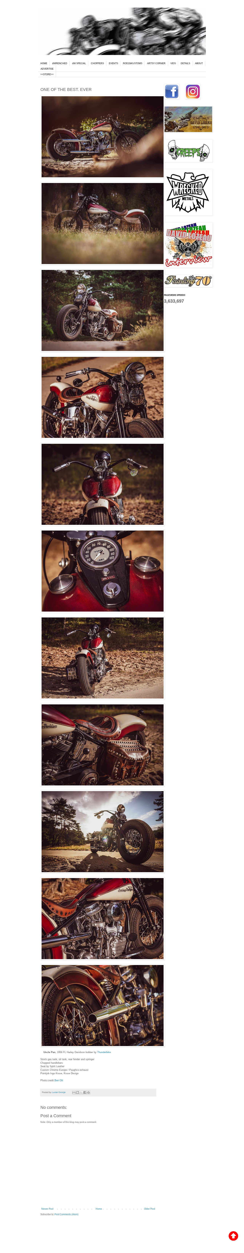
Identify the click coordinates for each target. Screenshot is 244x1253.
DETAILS (185, 63)
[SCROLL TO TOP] (233, 1236)
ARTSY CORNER (156, 63)
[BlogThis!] (77, 1092)
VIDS (173, 63)
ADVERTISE (47, 69)
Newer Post (47, 1209)
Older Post (149, 1209)
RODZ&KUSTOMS (132, 63)
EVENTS (113, 63)
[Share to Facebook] (85, 1092)
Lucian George (59, 1092)
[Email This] (74, 1092)
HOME (43, 63)
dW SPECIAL (79, 63)
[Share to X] (81, 1092)
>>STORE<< (47, 74)
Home (99, 1209)
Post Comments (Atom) (66, 1214)
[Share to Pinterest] (88, 1092)
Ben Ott (59, 1080)
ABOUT (199, 63)
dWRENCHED (59, 63)
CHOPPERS (97, 63)
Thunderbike (104, 1052)
